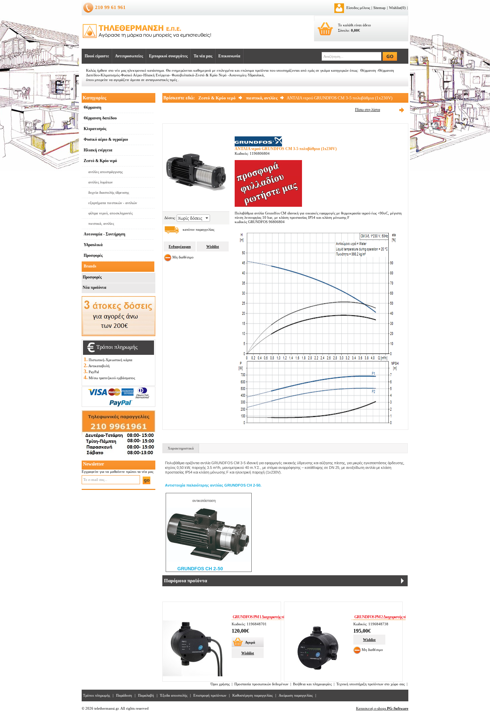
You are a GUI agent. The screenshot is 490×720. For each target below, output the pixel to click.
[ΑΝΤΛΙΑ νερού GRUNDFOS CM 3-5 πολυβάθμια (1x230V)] (196, 202)
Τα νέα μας (203, 56)
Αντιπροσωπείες (129, 56)
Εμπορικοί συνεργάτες (168, 56)
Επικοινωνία (229, 56)
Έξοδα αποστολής (173, 695)
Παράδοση (124, 695)
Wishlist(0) (397, 8)
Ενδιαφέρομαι (180, 246)
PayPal (94, 372)
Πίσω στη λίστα (367, 109)
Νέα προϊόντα (94, 287)
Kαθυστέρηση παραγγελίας (252, 695)
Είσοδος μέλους (358, 8)
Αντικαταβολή (99, 366)
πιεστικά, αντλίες (261, 97)
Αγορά (250, 642)
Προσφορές (92, 277)
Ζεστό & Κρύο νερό (217, 97)
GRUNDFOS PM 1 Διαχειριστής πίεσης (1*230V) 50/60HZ (275, 617)
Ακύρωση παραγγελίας (296, 695)
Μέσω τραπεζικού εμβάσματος (112, 378)
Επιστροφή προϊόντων (209, 695)
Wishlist (212, 246)
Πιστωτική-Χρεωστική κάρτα (110, 360)
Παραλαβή (146, 695)
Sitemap (379, 8)
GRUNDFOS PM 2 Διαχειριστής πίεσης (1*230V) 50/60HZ (396, 617)
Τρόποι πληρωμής (96, 695)
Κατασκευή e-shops (382, 708)
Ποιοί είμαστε (97, 56)
